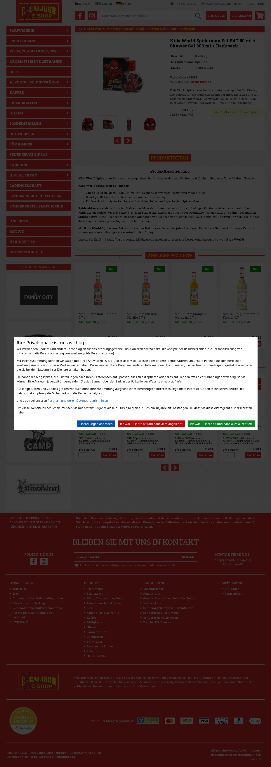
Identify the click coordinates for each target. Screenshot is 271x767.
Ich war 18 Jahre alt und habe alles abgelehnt (151, 424)
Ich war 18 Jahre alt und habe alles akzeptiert (221, 424)
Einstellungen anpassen (96, 424)
